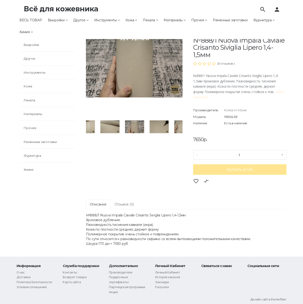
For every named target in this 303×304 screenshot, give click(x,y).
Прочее (198, 20)
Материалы (173, 20)
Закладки (162, 282)
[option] (134, 65)
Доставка (24, 277)
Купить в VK (240, 169)
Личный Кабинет (167, 272)
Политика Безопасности (34, 282)
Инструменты (106, 20)
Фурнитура (263, 20)
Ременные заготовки (230, 20)
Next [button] (186, 127)
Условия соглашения (32, 287)
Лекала (149, 20)
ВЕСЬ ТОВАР (30, 20)
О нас (21, 272)
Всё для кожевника (61, 8)
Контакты (70, 272)
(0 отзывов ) (226, 63)
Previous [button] (82, 127)
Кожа (130, 20)
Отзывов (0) (124, 204)
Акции (113, 292)
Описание (98, 204)
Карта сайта (72, 282)
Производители (120, 272)
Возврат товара (75, 277)
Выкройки (57, 20)
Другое (79, 20)
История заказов (167, 277)
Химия (25, 32)
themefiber (278, 299)
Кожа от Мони (235, 110)
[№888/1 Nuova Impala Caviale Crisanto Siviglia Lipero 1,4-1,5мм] (134, 65)
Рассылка (162, 287)
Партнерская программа (127, 287)
